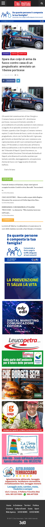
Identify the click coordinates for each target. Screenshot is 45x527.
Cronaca (6, 54)
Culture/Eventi (20, 509)
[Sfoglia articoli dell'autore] (3, 75)
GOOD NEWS (22, 512)
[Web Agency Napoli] (22, 522)
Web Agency (11, 512)
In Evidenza (17, 505)
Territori (22, 54)
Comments (8, 220)
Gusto (30, 509)
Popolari (7, 179)
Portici (14, 54)
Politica (36, 505)
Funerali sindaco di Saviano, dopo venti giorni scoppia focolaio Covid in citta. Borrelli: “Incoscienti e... (22, 187)
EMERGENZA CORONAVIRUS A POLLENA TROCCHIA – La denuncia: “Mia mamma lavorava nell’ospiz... (21, 210)
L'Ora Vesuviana (8, 193)
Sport (37, 509)
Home (8, 505)
